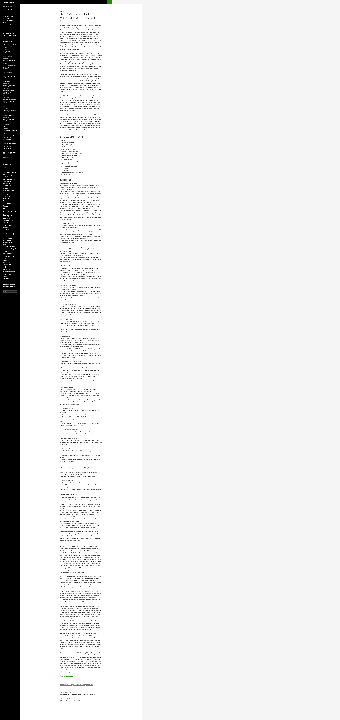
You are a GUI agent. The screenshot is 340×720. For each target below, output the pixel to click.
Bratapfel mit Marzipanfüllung (10, 152)
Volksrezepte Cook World (9, 31)
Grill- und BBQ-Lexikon (8, 16)
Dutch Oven (6, 183)
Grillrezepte (6, 196)
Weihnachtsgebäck (8, 266)
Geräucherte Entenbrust (8, 139)
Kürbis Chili (90, 684)
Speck (14, 249)
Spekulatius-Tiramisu (7, 148)
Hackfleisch (6, 198)
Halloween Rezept (66, 684)
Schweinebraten (7, 242)
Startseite (102, 2)
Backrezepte (6, 170)
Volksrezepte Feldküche (8, 33)
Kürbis (5, 223)
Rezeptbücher (6, 26)
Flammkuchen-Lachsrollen (9, 135)
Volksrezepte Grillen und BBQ (10, 35)
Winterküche (6, 269)
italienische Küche (8, 220)
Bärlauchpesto (6, 126)
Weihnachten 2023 (8, 262)
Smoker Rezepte (9, 246)
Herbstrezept (7, 218)
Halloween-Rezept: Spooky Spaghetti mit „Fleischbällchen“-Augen (78, 693)
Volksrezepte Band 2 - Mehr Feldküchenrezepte (9, 258)
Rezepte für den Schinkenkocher (7, 231)
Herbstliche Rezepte (78, 684)
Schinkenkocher (7, 238)
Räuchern (10, 236)
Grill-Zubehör (6, 18)
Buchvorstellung (9, 179)
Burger (5, 181)
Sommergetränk (7, 249)
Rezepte (4, 29)
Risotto (5, 236)
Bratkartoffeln (7, 177)
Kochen (62, 11)
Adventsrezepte (8, 165)
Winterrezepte (9, 271)
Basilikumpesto (6, 123)
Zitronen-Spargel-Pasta (8, 96)
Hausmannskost (7, 208)
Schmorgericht (7, 240)
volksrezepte (77, 21)
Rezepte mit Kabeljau (9, 234)
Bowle (5, 175)
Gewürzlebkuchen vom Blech (9, 156)
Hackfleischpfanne (8, 201)
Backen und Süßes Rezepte (9, 9)
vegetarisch (7, 253)
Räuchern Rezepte (7, 24)
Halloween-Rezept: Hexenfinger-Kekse (70, 699)
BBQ (14, 172)
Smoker (5, 244)
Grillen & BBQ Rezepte (8, 20)
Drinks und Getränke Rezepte (9, 12)
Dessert (9, 181)
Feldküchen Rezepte (7, 14)
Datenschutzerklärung (91, 2)
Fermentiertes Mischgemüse (9, 115)
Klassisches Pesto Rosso (8, 119)
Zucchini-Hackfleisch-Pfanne (9, 76)
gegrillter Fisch (8, 191)
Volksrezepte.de (8, 2)
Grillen (5, 193)
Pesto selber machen (7, 226)
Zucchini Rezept (9, 279)
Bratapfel (11, 175)
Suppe (5, 251)
